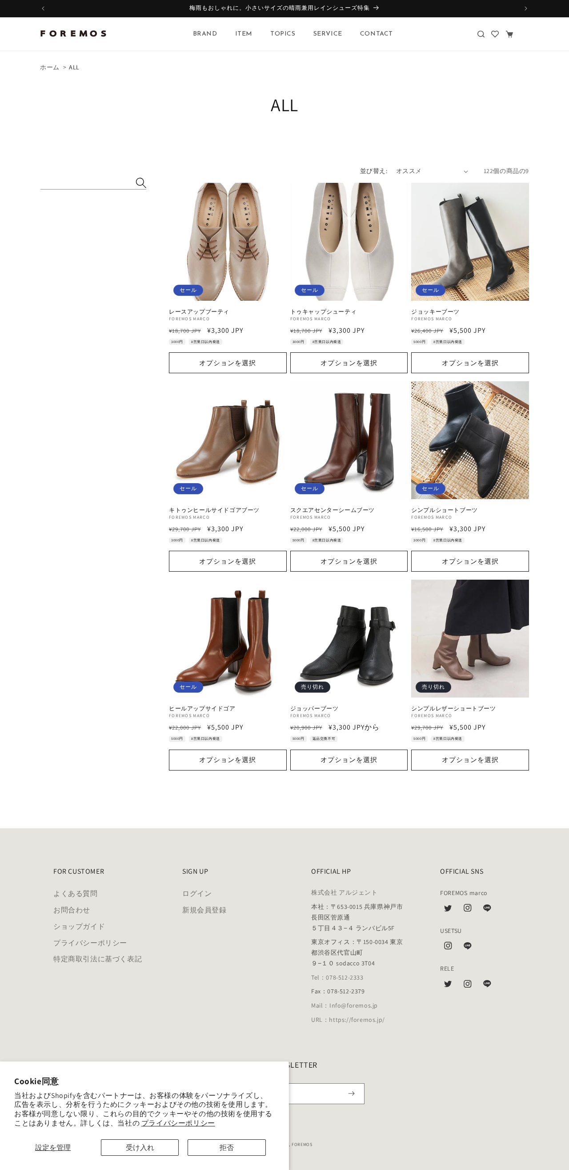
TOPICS (283, 34)
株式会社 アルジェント (344, 892)
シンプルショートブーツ (444, 510)
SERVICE (327, 34)
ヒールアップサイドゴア (202, 708)
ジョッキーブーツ (435, 311)
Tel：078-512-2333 (337, 977)
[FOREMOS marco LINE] (487, 910)
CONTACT (376, 34)
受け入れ (140, 1147)
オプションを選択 (227, 363)
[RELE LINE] (487, 986)
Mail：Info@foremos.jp (344, 1005)
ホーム (50, 67)
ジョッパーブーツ (314, 708)
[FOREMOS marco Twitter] (448, 910)
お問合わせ (71, 910)
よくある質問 (75, 893)
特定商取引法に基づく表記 (97, 959)
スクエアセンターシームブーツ (332, 510)
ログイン (197, 893)
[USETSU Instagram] (448, 948)
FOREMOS (302, 1144)
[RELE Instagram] (468, 986)
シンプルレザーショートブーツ (453, 708)
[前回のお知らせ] (43, 8)
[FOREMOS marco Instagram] (468, 910)
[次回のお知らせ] (526, 8)
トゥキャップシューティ (323, 311)
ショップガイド (79, 926)
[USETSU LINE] (468, 948)
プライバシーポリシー (178, 1123)
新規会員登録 (204, 910)
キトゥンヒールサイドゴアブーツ (214, 510)
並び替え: (373, 171)
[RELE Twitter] (448, 986)
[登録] (351, 1093)
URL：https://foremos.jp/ (348, 1020)
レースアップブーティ (199, 311)
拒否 (227, 1147)
